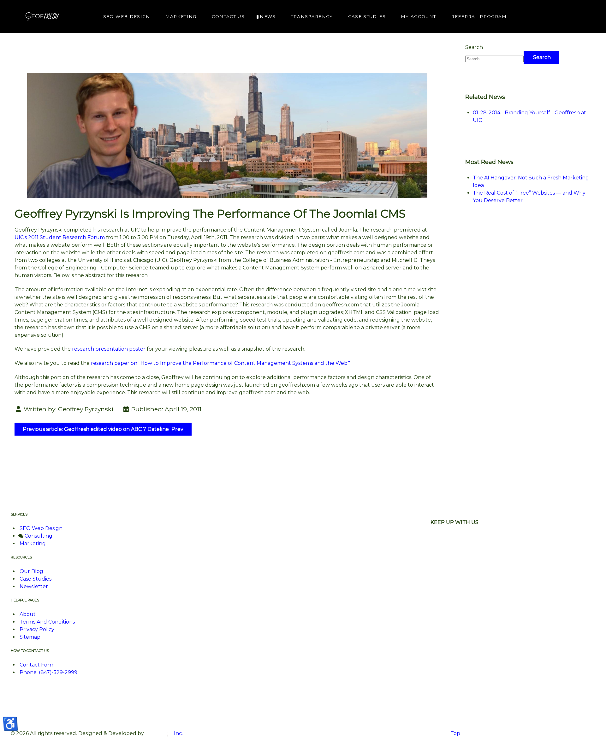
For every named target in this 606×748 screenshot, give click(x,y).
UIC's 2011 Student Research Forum (60, 237)
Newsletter (34, 586)
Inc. (178, 733)
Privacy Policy (37, 629)
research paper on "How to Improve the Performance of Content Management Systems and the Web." (220, 363)
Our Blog (31, 571)
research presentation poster (109, 349)
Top (454, 733)
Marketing (33, 543)
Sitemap (30, 637)
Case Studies (35, 579)
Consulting (38, 536)
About (28, 614)
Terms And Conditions (47, 622)
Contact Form (37, 665)
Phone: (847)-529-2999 (48, 672)
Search (474, 47)
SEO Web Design (41, 528)
